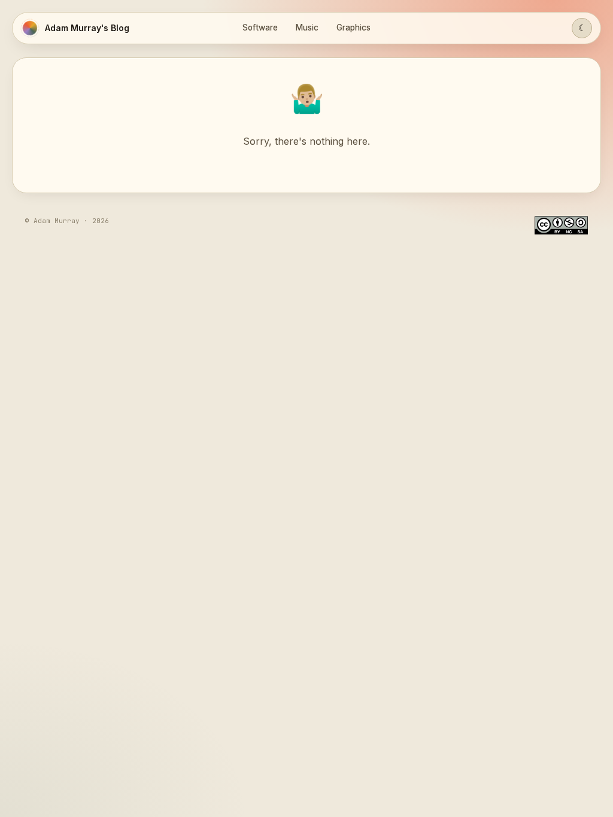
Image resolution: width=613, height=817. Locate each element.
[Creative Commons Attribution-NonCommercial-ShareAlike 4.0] (561, 225)
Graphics (353, 27)
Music (307, 27)
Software (260, 27)
